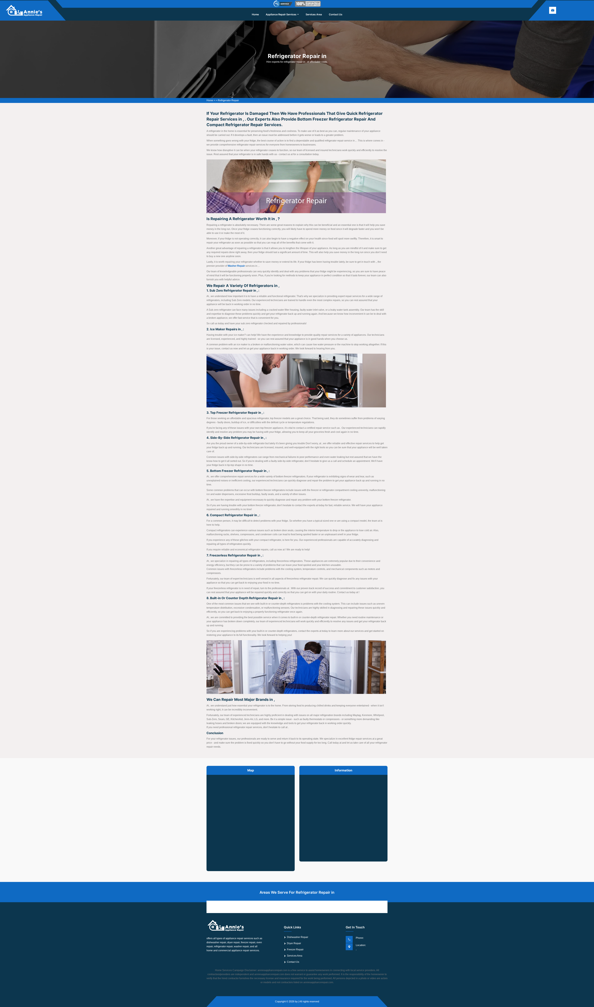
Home (255, 14)
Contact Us (335, 14)
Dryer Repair (294, 943)
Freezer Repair (295, 949)
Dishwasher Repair (297, 937)
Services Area (314, 14)
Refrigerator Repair (228, 100)
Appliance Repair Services (281, 14)
